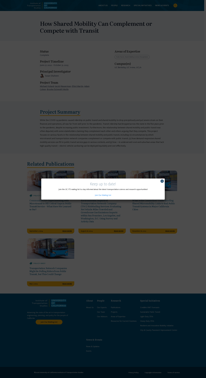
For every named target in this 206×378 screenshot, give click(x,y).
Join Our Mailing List (103, 195)
